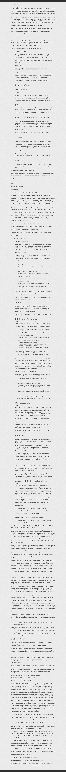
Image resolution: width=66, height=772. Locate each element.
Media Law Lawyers (36, 765)
